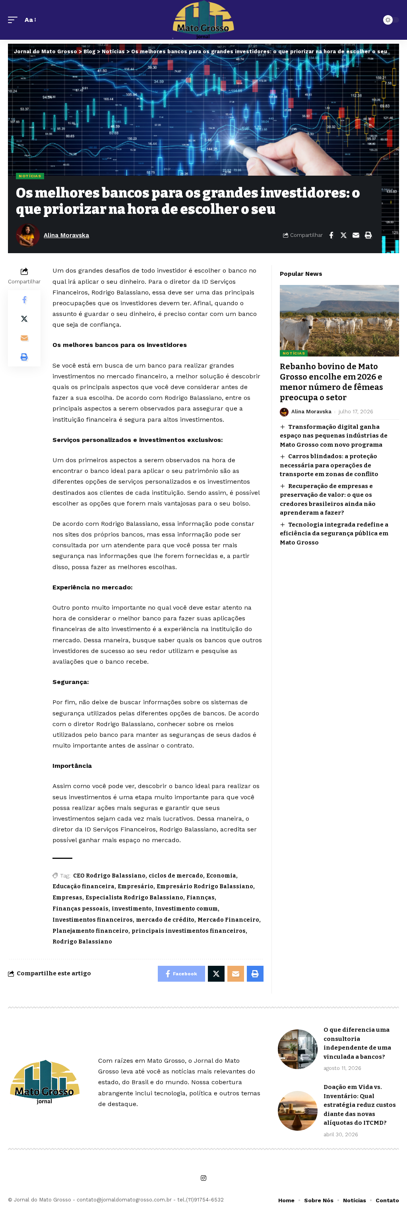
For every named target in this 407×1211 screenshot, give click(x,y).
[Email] (355, 235)
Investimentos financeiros (92, 919)
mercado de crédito (165, 919)
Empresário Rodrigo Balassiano (205, 886)
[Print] (368, 235)
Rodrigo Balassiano (82, 941)
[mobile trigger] (14, 19)
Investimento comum (186, 908)
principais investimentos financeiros (189, 931)
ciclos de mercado (176, 875)
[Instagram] (203, 1178)
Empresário (135, 886)
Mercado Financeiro (228, 919)
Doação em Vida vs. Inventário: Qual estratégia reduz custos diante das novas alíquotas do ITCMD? (360, 1104)
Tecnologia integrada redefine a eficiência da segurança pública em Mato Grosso (334, 533)
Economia (221, 875)
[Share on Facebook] (331, 235)
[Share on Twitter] (343, 235)
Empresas (67, 897)
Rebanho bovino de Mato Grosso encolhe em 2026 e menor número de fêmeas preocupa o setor (331, 382)
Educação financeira (83, 886)
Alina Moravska (66, 235)
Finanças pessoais (80, 908)
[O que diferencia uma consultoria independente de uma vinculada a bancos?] (298, 1049)
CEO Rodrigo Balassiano (109, 875)
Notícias (30, 176)
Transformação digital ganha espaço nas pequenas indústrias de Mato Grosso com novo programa (334, 435)
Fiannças (200, 897)
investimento (132, 908)
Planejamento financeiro (90, 931)
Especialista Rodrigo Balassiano (134, 897)
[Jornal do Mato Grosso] (203, 20)
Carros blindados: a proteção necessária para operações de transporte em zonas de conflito (329, 465)
